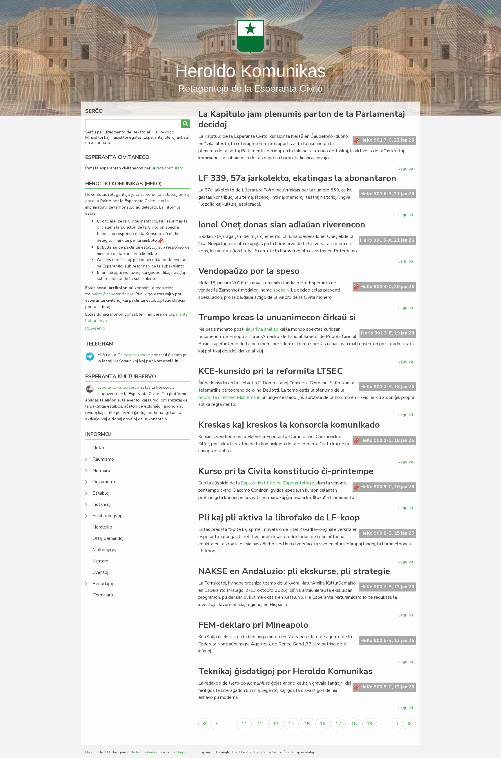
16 (325, 723)
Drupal (182, 752)
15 (309, 724)
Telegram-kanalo (133, 355)
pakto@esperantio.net (112, 294)
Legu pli (406, 169)
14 (293, 723)
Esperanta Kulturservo (118, 387)
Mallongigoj (104, 550)
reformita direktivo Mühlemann (229, 397)
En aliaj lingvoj (106, 516)
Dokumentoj (104, 482)
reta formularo (170, 168)
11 (246, 723)
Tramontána (145, 752)
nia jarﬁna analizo (261, 329)
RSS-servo (95, 328)
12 (262, 723)
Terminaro (102, 595)
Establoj (101, 493)
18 (356, 723)
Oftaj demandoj (108, 538)
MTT (107, 752)
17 (340, 723)
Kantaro (100, 561)
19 (371, 723)
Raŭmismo (103, 459)
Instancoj (101, 504)
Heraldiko (102, 527)
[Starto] (250, 36)
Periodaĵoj (102, 583)
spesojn (281, 290)
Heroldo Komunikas (250, 71)
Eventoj (100, 572)
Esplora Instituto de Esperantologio (277, 483)
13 (278, 723)
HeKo (98, 448)
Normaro (101, 470)
